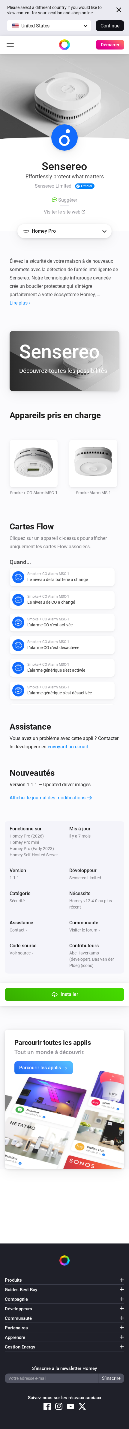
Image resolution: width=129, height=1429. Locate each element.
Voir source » (22, 953)
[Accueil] (64, 44)
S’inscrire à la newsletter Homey (64, 1368)
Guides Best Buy (21, 1289)
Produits (13, 1280)
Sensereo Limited (85, 877)
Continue (109, 26)
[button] (49, 25)
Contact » (19, 930)
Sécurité (17, 900)
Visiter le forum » (84, 930)
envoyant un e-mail (68, 747)
